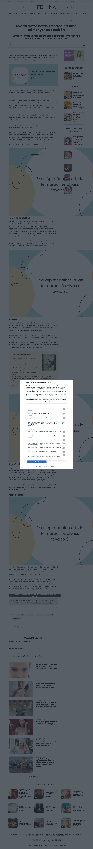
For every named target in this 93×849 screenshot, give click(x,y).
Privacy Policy (54, 466)
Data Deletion (39, 466)
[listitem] (46, 406)
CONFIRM (36, 461)
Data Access (46, 466)
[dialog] (46, 424)
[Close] (70, 382)
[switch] (63, 409)
